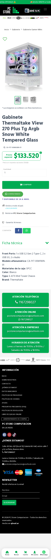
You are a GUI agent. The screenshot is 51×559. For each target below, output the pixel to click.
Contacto (6, 383)
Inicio (6, 29)
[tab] (25, 242)
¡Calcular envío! (11, 208)
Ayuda (4, 403)
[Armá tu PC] (32, 10)
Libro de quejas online (11, 414)
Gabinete (16, 29)
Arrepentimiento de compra (15, 419)
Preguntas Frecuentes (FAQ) (14, 406)
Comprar (26, 184)
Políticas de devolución (12, 410)
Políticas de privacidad (12, 395)
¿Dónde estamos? (9, 387)
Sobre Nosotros (9, 380)
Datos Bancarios (9, 391)
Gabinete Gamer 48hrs (32, 29)
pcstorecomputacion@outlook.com (25, 316)
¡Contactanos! (13, 194)
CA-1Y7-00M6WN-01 (13, 147)
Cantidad (7, 169)
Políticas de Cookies (11, 399)
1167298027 (27, 302)
